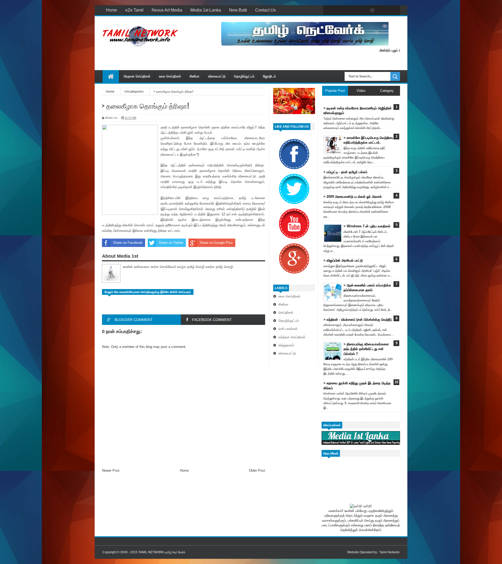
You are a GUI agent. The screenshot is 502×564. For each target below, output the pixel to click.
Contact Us (265, 10)
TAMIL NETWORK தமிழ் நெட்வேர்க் (161, 552)
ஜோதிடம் (269, 76)
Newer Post (110, 470)
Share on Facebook (127, 243)
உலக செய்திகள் (170, 76)
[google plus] (394, 10)
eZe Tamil (134, 10)
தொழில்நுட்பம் (244, 76)
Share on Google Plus (216, 243)
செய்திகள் (285, 312)
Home (111, 10)
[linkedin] (383, 10)
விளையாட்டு (216, 76)
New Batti (238, 10)
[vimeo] (350, 10)
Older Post (257, 470)
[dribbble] (372, 10)
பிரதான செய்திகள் (137, 76)
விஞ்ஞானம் (286, 345)
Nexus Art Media (167, 10)
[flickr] (361, 10)
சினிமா (194, 76)
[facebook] (328, 10)
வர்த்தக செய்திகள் (291, 337)
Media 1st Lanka (205, 10)
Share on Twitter (171, 243)
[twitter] (339, 10)
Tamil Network (389, 552)
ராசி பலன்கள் (288, 329)
